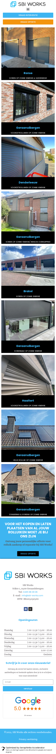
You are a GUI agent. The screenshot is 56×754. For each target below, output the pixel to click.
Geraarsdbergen (28, 128)
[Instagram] (30, 609)
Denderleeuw (28, 182)
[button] (28, 9)
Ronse (28, 73)
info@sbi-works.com (32, 595)
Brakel (28, 291)
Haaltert (28, 400)
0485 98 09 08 (30, 592)
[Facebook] (26, 609)
